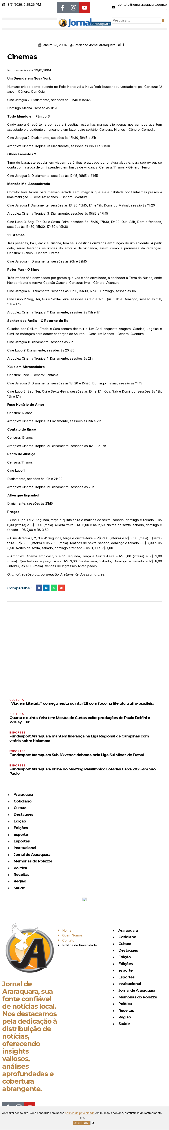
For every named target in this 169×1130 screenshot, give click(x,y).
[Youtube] (84, 7)
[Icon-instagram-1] (73, 7)
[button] (29, 19)
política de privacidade (80, 1113)
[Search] (163, 20)
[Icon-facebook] (62, 7)
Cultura (16, 699)
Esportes (17, 732)
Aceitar (81, 1123)
